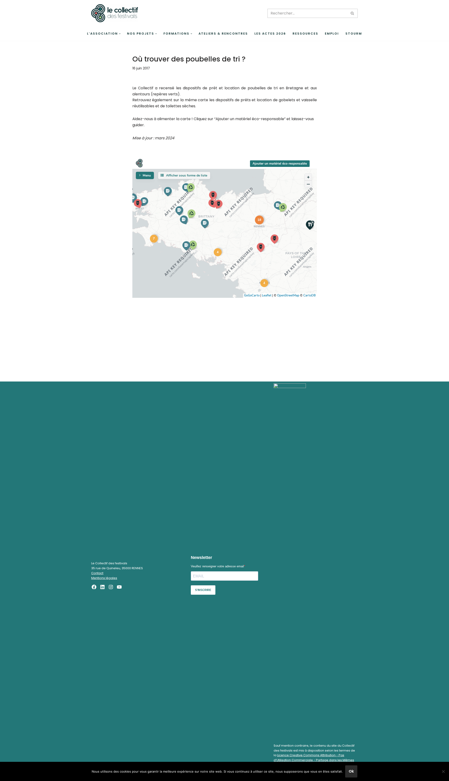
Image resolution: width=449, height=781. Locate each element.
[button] (120, 34)
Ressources (305, 33)
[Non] (443, 771)
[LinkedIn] (102, 587)
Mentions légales (104, 578)
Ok (351, 771)
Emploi (332, 33)
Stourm (353, 33)
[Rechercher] (352, 13)
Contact (97, 573)
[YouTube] (119, 587)
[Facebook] (94, 587)
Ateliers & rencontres (223, 33)
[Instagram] (111, 587)
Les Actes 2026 (270, 33)
